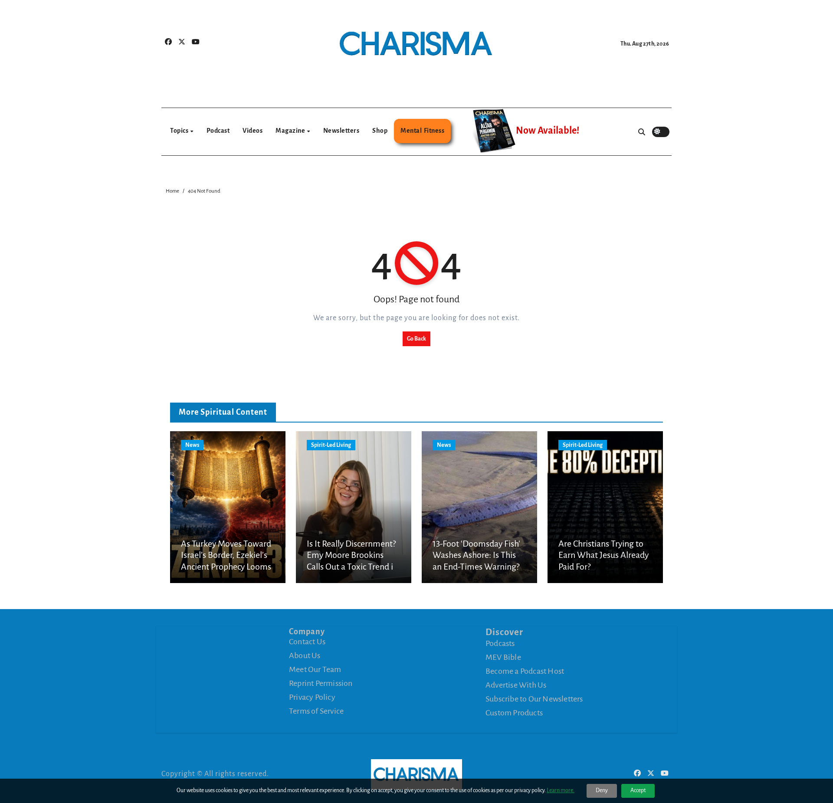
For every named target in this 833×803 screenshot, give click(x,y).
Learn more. (560, 790)
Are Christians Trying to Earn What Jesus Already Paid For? (603, 555)
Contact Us (307, 641)
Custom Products (514, 712)
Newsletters (341, 130)
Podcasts (500, 643)
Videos (252, 130)
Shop (379, 130)
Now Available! (547, 130)
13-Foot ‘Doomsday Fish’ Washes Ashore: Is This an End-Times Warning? (476, 555)
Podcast (218, 130)
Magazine (290, 130)
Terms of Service (316, 711)
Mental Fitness (422, 130)
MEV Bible (503, 657)
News (192, 445)
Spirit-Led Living (331, 445)
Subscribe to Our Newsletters (534, 699)
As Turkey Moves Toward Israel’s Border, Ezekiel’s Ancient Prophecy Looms (226, 555)
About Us (305, 655)
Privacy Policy (312, 697)
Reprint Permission (321, 683)
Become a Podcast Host (524, 671)
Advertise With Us (515, 685)
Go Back (416, 339)
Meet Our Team (315, 669)
